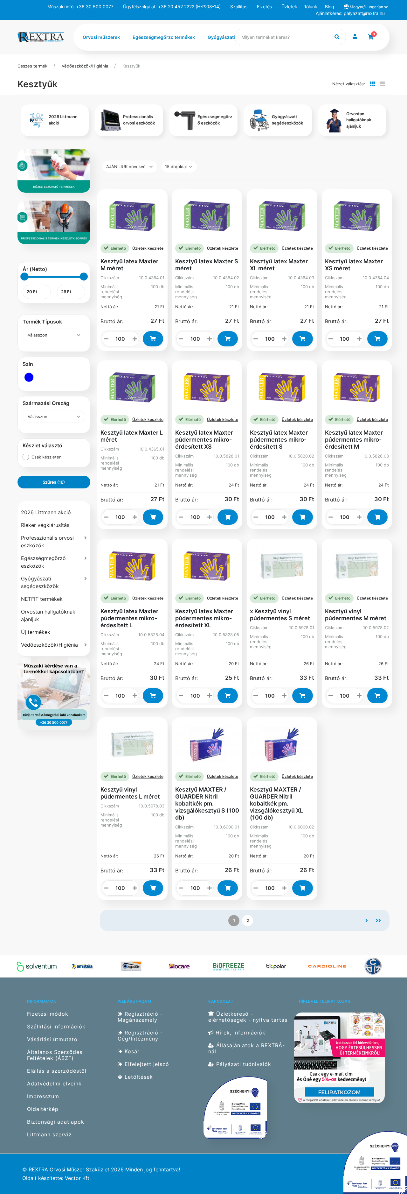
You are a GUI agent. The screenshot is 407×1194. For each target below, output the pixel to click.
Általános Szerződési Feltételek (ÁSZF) (55, 1055)
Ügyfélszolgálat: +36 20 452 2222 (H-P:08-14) (172, 6)
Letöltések (138, 1077)
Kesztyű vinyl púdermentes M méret (355, 615)
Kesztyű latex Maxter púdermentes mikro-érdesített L (129, 618)
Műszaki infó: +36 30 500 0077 (80, 6)
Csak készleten (46, 456)
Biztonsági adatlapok (55, 1122)
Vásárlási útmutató (52, 1039)
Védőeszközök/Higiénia (85, 65)
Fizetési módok (47, 1014)
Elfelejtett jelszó (146, 1064)
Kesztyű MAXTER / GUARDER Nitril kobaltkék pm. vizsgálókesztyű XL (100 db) (276, 803)
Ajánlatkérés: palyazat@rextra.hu (350, 13)
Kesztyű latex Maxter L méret (131, 436)
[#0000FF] (29, 377)
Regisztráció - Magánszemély (140, 1017)
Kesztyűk (131, 65)
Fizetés (264, 6)
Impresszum (43, 1096)
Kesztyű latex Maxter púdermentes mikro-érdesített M (354, 439)
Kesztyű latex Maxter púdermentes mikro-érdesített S (279, 439)
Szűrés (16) (54, 482)
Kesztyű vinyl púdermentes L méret (130, 793)
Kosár (131, 1051)
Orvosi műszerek (101, 37)
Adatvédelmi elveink (54, 1084)
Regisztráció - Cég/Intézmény (140, 1036)
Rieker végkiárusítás (45, 525)
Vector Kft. (78, 1178)
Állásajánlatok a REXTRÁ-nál (246, 1048)
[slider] (24, 277)
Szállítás (238, 6)
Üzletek (289, 6)
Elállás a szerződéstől (56, 1071)
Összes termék (32, 65)
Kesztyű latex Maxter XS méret (354, 265)
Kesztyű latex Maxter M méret (129, 265)
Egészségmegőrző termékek (164, 37)
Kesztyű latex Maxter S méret (206, 265)
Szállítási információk (56, 1027)
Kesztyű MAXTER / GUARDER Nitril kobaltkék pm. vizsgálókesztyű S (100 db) (207, 803)
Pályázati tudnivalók (242, 1064)
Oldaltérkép (43, 1109)
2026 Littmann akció (46, 512)
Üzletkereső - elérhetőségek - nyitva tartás (247, 1017)
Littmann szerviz (49, 1135)
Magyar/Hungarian (366, 6)
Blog (329, 6)
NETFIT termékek (42, 599)
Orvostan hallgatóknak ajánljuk (48, 615)
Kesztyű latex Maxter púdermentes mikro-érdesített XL (204, 618)
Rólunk (310, 6)
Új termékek (35, 632)
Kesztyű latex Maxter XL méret (279, 265)
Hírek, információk (240, 1033)
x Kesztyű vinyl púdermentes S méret (280, 615)
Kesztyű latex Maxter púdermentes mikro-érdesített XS (204, 439)
